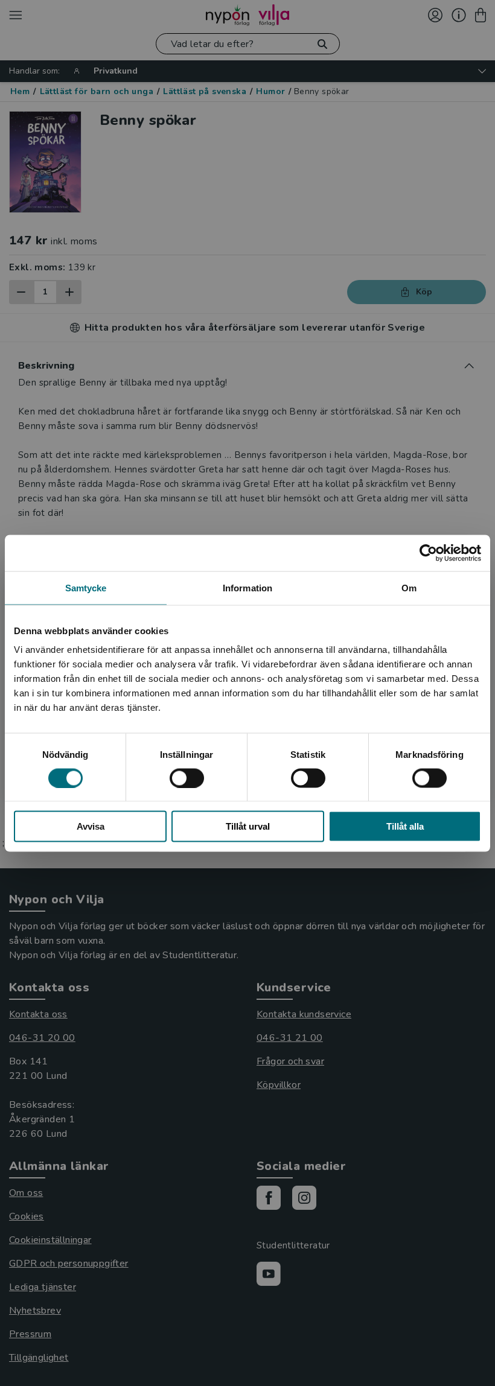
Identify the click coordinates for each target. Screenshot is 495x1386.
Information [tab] (247, 587)
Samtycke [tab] (86, 587)
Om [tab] (409, 587)
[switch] (187, 777)
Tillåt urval (248, 826)
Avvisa (90, 826)
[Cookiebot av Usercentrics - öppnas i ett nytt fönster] (428, 553)
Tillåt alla (405, 826)
